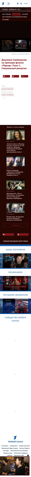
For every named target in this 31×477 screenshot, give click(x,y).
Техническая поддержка (21, 453)
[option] (7, 45)
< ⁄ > (23, 76)
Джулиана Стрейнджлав (7, 89)
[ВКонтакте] (6, 76)
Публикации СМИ (19, 455)
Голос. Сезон (9, 9)
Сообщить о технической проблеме (20, 54)
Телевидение (10, 94)
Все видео (6, 450)
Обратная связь (7, 453)
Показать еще (15, 225)
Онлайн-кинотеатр (24, 446)
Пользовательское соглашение (19, 450)
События (9, 455)
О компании (4, 446)
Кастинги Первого (24, 448)
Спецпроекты (13, 446)
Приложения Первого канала (9, 448)
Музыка (3, 94)
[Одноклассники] (15, 76)
